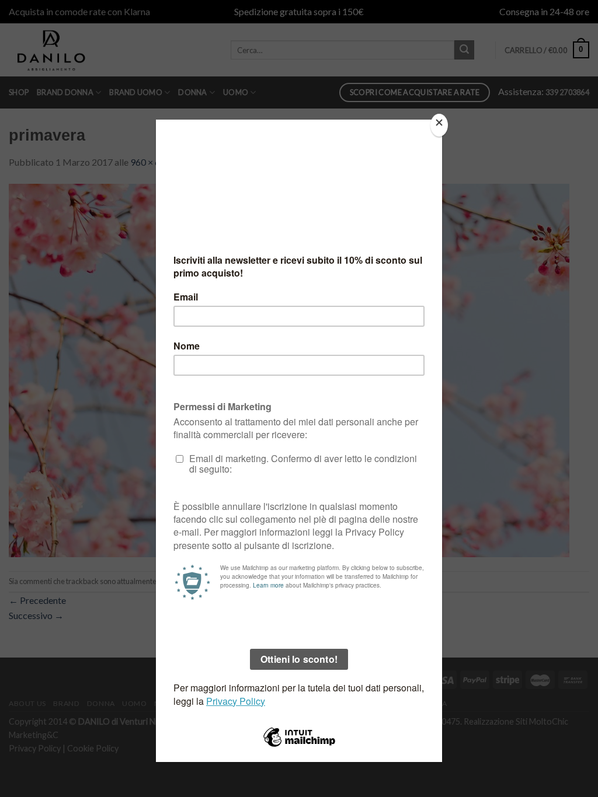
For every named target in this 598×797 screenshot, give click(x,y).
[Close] (439, 125)
